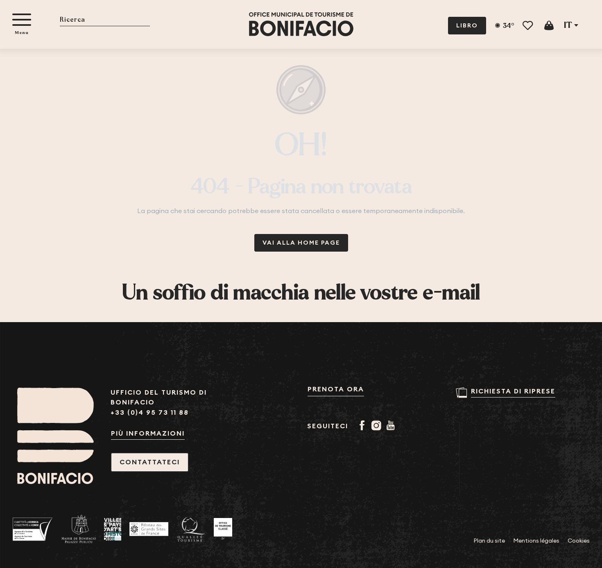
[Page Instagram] (378, 426)
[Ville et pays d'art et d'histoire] (112, 529)
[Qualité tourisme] (191, 529)
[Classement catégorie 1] (223, 529)
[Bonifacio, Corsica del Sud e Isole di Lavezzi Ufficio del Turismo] (301, 24)
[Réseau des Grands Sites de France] (148, 529)
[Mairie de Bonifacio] (78, 529)
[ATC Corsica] (32, 529)
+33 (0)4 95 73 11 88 (150, 412)
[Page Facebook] (363, 426)
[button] (105, 20)
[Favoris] (528, 25)
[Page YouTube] (392, 426)
